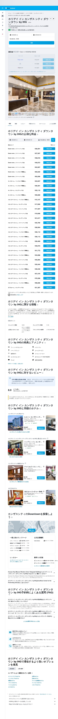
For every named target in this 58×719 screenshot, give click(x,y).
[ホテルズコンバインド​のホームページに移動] (10, 8)
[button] (2, 8)
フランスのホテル (12, 682)
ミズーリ (27, 13)
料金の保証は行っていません (46, 694)
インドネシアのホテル (13, 678)
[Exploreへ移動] (3, 25)
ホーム (9, 13)
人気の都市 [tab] (20, 668)
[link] (19, 431)
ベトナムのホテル (12, 685)
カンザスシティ (37, 13)
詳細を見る (41, 428)
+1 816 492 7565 (12, 28)
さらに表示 (10, 316)
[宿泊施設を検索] (3, 15)
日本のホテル (35, 678)
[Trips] (3, 29)
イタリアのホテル (36, 685)
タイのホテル (11, 687)
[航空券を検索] (3, 12)
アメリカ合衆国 (16, 13)
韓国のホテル (11, 680)
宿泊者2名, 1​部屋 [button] (14, 39)
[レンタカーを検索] (3, 19)
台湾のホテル (35, 676)
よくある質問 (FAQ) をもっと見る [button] (31, 621)
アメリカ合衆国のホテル (38, 680)
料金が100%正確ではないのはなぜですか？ (21, 704)
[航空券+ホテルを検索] (3, 22)
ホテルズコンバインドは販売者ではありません (21, 699)
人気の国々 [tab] (12, 668)
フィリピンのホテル (36, 682)
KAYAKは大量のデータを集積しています (20, 701)
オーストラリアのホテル (14, 676)
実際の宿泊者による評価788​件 (26, 30)
